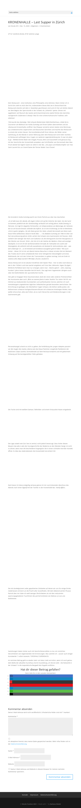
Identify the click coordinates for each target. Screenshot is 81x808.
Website (11, 764)
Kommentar (13, 716)
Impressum (34, 795)
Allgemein (34, 26)
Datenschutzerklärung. (19, 744)
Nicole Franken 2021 (29, 804)
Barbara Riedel (55, 804)
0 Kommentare (45, 26)
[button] (11, 676)
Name (11, 751)
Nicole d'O (14, 26)
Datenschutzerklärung (48, 795)
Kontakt (25, 795)
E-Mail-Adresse (14, 757)
